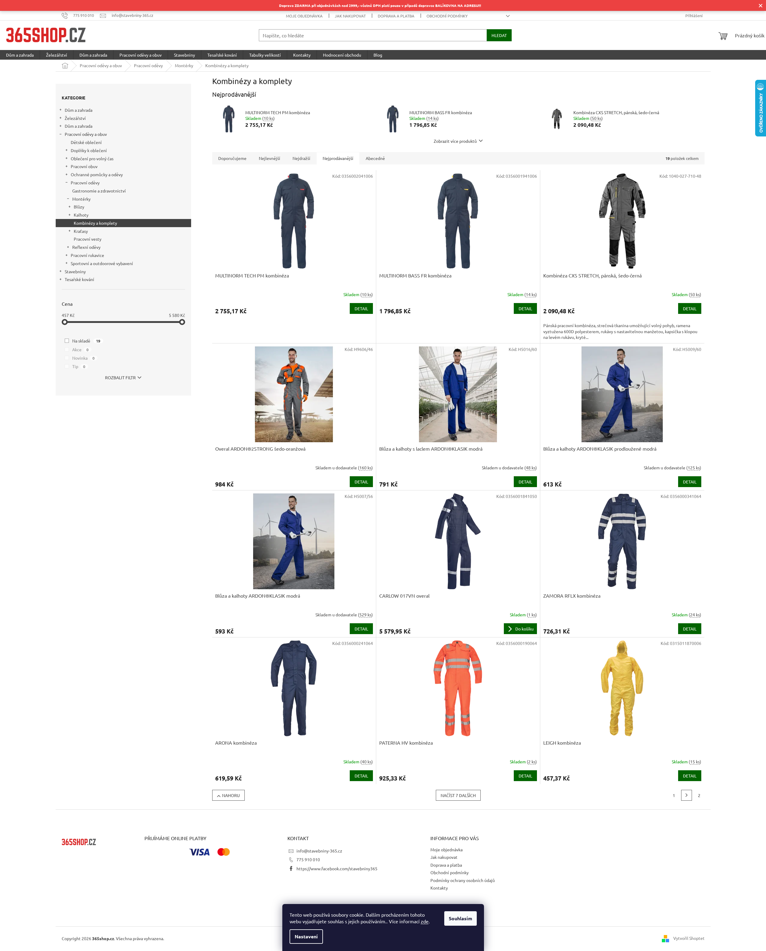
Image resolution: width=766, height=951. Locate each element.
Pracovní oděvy (85, 182)
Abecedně (375, 158)
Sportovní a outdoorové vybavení (102, 263)
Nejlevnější (269, 158)
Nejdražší (301, 158)
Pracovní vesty (87, 239)
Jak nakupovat (350, 15)
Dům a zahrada (78, 110)
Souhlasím (460, 918)
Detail (361, 308)
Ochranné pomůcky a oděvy (97, 174)
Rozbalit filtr (120, 377)
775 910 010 (308, 859)
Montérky (81, 199)
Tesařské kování (79, 279)
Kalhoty (81, 214)
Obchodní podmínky (447, 15)
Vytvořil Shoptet (689, 938)
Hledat (499, 35)
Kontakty (439, 887)
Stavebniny (75, 271)
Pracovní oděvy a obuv (86, 134)
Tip (78, 366)
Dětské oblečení (86, 142)
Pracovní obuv (84, 166)
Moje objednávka (304, 15)
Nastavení (306, 936)
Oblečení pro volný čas (92, 158)
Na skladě (86, 340)
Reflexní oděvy (86, 247)
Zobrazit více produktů (455, 141)
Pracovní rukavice (87, 255)
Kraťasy (81, 231)
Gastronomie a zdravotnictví (99, 190)
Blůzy (79, 206)
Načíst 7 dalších (458, 795)
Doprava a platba (396, 15)
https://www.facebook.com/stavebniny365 (336, 868)
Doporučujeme (232, 158)
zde (425, 921)
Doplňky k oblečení (89, 150)
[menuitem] (20, 55)
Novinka (83, 358)
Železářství (75, 118)
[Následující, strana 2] (686, 795)
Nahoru (231, 795)
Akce (80, 349)
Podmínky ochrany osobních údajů (462, 880)
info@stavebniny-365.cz (319, 850)
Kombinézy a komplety (95, 223)
